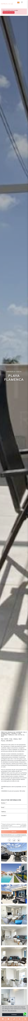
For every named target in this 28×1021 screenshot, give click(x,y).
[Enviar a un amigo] (14, 840)
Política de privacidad (16, 825)
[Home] (7, 4)
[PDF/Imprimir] (18, 840)
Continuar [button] (14, 1014)
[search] (25, 2)
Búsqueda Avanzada (8, 12)
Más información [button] (12, 1010)
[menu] (25, 5)
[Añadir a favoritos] (9, 840)
